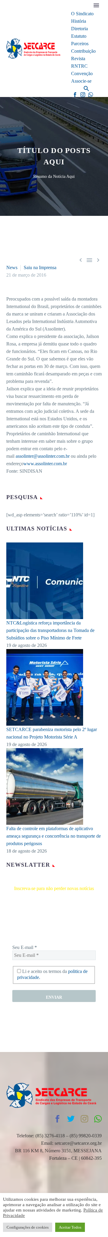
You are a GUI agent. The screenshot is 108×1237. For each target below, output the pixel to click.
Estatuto (78, 36)
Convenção (82, 73)
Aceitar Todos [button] (70, 1227)
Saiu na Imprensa (40, 267)
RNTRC (79, 66)
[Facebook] (75, 94)
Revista (78, 58)
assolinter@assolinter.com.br (43, 456)
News (11, 267)
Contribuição (83, 51)
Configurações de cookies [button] (28, 1227)
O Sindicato (82, 13)
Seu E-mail (24, 947)
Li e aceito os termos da (52, 974)
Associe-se (81, 81)
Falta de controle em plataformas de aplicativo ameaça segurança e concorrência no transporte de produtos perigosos (53, 836)
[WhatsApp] (90, 94)
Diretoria (79, 28)
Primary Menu (96, 5)
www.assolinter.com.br (45, 463)
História (78, 21)
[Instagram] (82, 94)
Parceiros (79, 43)
